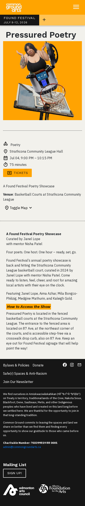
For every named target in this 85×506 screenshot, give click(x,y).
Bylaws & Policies (16, 365)
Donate (38, 365)
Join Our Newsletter (18, 382)
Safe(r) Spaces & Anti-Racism (25, 373)
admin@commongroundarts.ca (22, 447)
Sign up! (14, 473)
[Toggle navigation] (44, 20)
